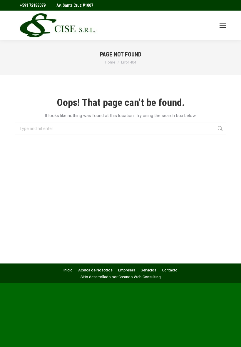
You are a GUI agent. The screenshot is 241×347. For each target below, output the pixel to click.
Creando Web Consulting (139, 277)
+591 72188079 (33, 5)
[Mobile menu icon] (222, 25)
